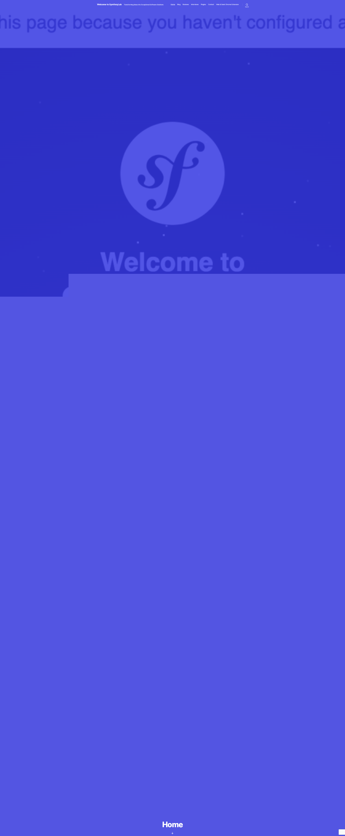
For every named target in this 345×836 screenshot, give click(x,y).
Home (173, 4)
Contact (211, 4)
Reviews (186, 4)
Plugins (203, 4)
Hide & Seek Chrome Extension (227, 4)
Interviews (195, 4)
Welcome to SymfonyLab (109, 4)
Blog (178, 4)
